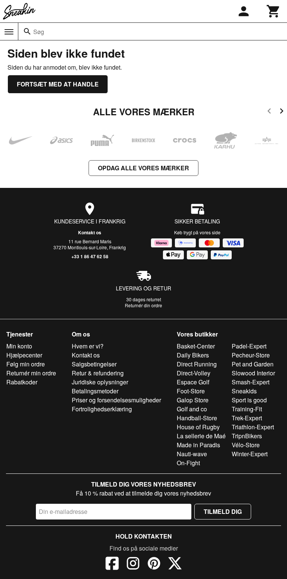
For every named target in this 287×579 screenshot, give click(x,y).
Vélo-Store (246, 445)
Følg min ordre (25, 364)
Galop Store (193, 400)
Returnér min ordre (31, 373)
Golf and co (192, 409)
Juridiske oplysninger (100, 382)
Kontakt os (89, 232)
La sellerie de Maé (201, 436)
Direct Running (197, 364)
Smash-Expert (250, 382)
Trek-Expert (247, 418)
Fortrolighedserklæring (102, 409)
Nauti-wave (192, 454)
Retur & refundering (98, 373)
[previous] (269, 112)
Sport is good (249, 400)
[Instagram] (133, 564)
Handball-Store (197, 418)
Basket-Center (196, 346)
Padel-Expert (249, 346)
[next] (281, 112)
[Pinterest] (153, 564)
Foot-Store (191, 391)
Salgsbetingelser (94, 364)
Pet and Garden (253, 364)
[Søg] (27, 31)
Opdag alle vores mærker (143, 168)
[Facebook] (112, 564)
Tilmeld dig (223, 511)
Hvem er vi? (88, 346)
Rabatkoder (21, 382)
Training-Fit (247, 409)
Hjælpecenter (24, 355)
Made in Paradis (198, 445)
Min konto (19, 346)
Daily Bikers (193, 355)
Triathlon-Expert (253, 427)
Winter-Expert (250, 454)
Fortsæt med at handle (58, 84)
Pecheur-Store (251, 355)
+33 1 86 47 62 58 (89, 256)
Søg (38, 31)
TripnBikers (247, 436)
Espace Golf (193, 382)
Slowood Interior (253, 373)
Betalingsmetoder (95, 391)
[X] (174, 564)
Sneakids (244, 391)
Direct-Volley (193, 373)
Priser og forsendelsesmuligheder (116, 400)
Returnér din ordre (143, 305)
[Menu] (9, 32)
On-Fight (188, 462)
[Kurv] (273, 11)
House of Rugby (198, 427)
